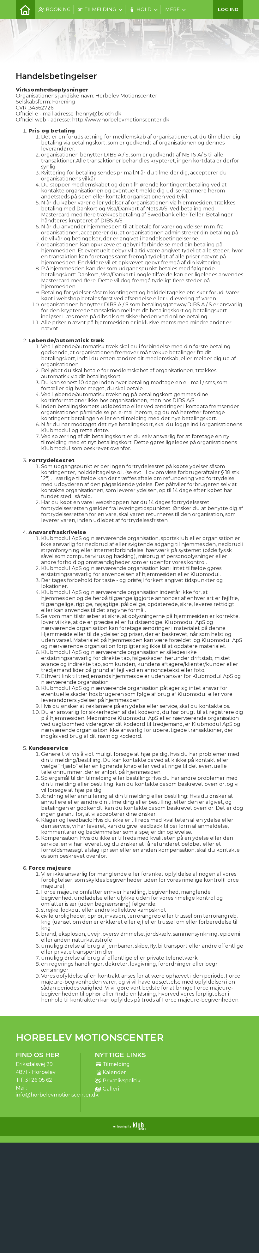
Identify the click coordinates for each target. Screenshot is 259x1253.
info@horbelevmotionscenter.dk (57, 1095)
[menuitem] (25, 9)
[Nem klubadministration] (129, 1129)
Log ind (228, 9)
